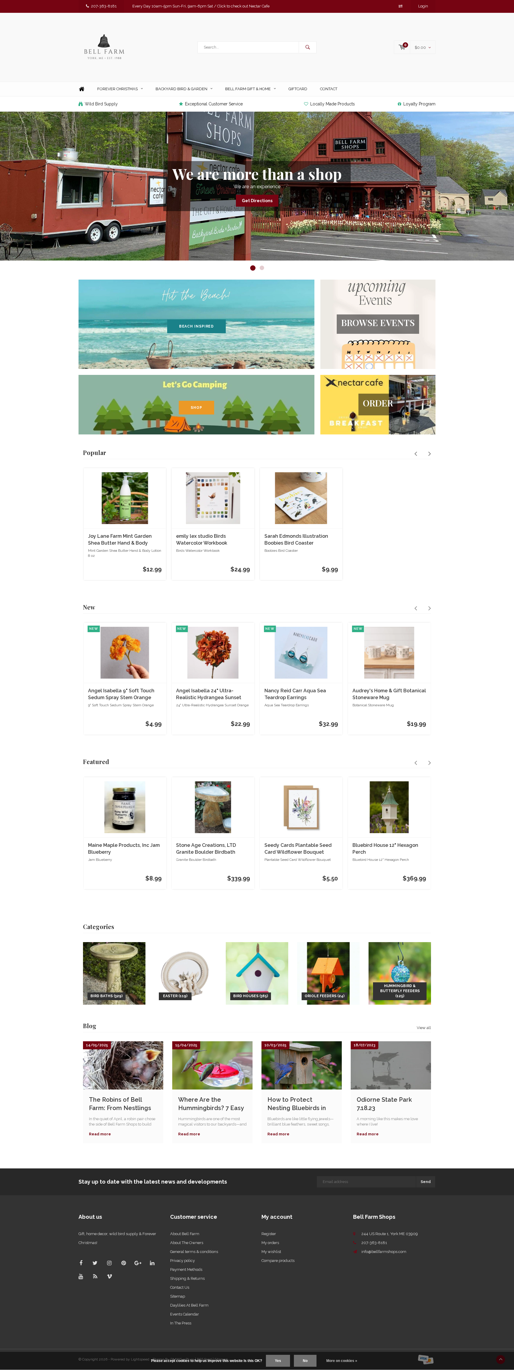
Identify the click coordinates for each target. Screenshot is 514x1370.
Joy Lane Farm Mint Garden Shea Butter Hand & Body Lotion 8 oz (120, 540)
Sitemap (177, 1296)
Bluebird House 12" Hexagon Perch (385, 848)
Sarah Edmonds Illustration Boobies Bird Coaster (296, 539)
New (89, 607)
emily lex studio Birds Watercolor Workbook (201, 539)
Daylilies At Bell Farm (189, 1305)
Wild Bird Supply (101, 104)
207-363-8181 (104, 6)
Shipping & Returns (187, 1278)
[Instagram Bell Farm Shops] (109, 1263)
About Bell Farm (184, 1234)
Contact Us (179, 1287)
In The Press (180, 1323)
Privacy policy (182, 1260)
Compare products (277, 1260)
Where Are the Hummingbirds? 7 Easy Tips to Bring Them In (211, 1104)
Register (268, 1234)
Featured (96, 762)
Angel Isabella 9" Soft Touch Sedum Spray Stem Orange (121, 694)
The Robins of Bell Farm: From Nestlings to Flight (120, 1104)
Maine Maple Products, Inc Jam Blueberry (124, 848)
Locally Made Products (332, 104)
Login (423, 6)
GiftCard (298, 89)
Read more (100, 1134)
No (305, 1361)
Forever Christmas (117, 89)
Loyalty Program (419, 104)
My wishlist (271, 1251)
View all (424, 1027)
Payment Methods (186, 1269)
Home (81, 89)
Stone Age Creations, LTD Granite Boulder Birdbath (206, 848)
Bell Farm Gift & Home (248, 89)
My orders (270, 1242)
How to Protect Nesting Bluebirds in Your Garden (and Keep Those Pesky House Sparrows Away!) (301, 1104)
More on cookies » (341, 1361)
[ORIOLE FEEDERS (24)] (328, 973)
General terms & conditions (194, 1251)
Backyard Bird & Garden (181, 89)
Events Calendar (184, 1314)
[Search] (307, 47)
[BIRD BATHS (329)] (114, 973)
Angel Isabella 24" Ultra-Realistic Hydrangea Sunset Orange (208, 694)
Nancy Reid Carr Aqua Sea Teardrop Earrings (295, 694)
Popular (94, 452)
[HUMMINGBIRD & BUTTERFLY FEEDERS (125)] (400, 973)
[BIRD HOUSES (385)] (257, 973)
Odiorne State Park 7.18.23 (384, 1104)
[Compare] (400, 6)
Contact (328, 89)
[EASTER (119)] (185, 973)
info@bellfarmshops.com (383, 1251)
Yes (278, 1361)
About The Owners (186, 1242)
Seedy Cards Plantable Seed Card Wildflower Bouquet (298, 848)
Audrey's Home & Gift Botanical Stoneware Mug (389, 694)
